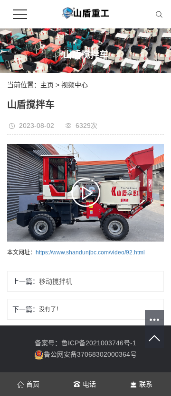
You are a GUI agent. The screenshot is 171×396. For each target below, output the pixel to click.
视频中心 (74, 85)
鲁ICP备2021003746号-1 (98, 343)
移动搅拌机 (55, 281)
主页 (47, 85)
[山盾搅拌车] (85, 193)
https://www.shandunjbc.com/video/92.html (90, 252)
